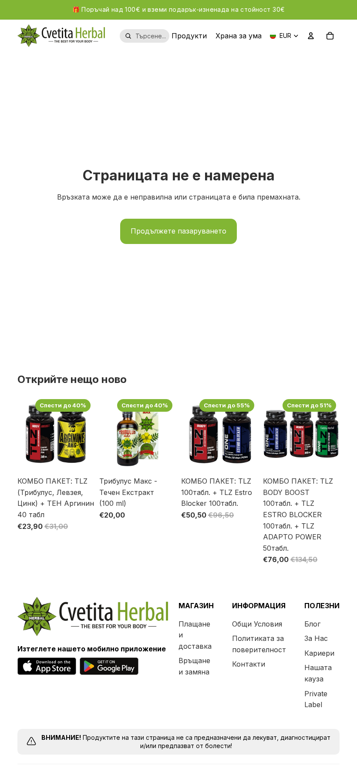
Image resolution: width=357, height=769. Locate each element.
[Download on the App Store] (46, 666)
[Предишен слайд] (27, 434)
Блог (312, 624)
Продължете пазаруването (178, 231)
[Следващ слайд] (84, 434)
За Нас (316, 638)
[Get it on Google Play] (109, 666)
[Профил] (310, 35)
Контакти (248, 664)
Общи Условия (257, 624)
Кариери (319, 653)
